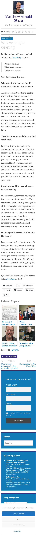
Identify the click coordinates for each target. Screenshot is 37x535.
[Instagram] (19, 30)
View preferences (18, 525)
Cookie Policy (17, 531)
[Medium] (32, 30)
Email (9, 404)
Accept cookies (18, 514)
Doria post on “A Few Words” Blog (28, 363)
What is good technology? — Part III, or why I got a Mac (9, 364)
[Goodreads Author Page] (29, 30)
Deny (18, 519)
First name (11, 385)
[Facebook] (9, 30)
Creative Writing (10, 356)
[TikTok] (22, 30)
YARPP (15, 350)
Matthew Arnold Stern (18, 18)
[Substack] (9, 34)
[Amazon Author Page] (25, 30)
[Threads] (15, 30)
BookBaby (17, 57)
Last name (11, 394)
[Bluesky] (12, 30)
